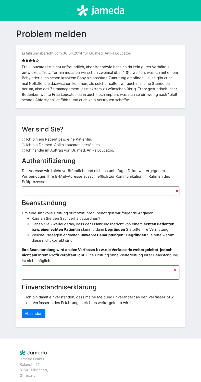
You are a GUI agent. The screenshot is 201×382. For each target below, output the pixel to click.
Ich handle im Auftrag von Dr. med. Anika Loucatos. (70, 150)
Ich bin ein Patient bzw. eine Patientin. (59, 139)
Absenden (33, 313)
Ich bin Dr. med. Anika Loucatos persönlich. (63, 144)
